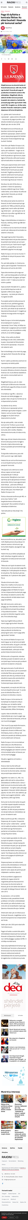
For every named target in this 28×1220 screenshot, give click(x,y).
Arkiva (3, 1164)
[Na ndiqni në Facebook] (2, 1183)
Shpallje (20, 1148)
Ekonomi (24, 7)
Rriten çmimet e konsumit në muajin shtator (6, 1132)
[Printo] (15, 59)
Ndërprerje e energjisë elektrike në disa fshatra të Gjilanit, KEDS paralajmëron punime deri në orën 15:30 (17, 1023)
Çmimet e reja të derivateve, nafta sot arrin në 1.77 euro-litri (17, 1049)
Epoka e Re (23, 1202)
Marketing (20, 1161)
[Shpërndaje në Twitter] (5, 59)
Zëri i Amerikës (6, 1196)
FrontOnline (5, 1205)
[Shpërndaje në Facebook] (1, 59)
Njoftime (12, 1148)
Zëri (19, 1193)
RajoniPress (9, 28)
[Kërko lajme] (26, 2)
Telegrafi (4, 1193)
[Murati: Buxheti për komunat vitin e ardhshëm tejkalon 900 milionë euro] (4, 1032)
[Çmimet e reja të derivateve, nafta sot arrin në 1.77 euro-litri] (4, 1049)
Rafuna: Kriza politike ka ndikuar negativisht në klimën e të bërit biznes (6, 1107)
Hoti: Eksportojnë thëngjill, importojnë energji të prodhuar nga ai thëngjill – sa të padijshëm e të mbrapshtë (17, 1058)
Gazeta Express (12, 1193)
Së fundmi (4, 7)
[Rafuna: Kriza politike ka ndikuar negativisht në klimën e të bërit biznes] (7, 1099)
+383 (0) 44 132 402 (9, 1174)
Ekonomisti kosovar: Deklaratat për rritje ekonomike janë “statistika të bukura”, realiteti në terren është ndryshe (21, 1110)
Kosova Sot (15, 1202)
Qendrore (17, 7)
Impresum (4, 1161)
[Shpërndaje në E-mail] (12, 59)
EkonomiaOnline (6, 1202)
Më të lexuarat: (7, 1015)
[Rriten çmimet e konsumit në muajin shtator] (7, 1125)
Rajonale (10, 7)
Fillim (2, 11)
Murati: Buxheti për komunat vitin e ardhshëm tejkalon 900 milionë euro (17, 1031)
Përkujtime (5, 1152)
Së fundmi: (20, 1015)
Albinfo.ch (13, 1199)
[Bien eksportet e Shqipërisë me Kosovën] (4, 1041)
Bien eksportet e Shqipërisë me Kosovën (17, 1039)
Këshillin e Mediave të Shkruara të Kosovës (14, 1168)
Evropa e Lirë (5, 1199)
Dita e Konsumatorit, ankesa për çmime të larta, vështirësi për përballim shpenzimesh (20, 1135)
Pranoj (4, 1217)
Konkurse (4, 1148)
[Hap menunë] (1, 2)
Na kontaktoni (12, 1161)
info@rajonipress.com (10, 1179)
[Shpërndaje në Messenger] (8, 59)
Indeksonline (15, 1196)
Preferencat (11, 1217)
